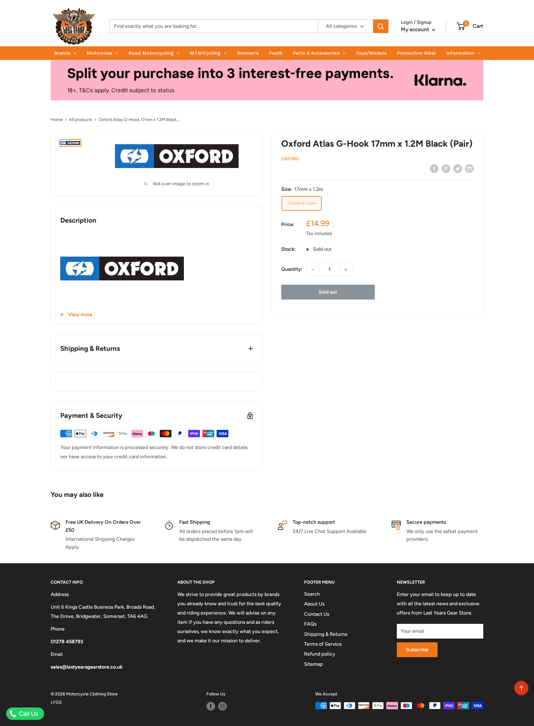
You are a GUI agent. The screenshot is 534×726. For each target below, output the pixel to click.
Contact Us (316, 614)
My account (415, 29)
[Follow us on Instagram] (222, 706)
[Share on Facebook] (434, 168)
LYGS (56, 702)
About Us (314, 604)
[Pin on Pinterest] (446, 168)
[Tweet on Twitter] (457, 168)
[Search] (380, 26)
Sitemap (313, 664)
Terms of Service (323, 644)
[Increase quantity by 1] (345, 269)
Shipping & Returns (325, 634)
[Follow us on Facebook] (210, 706)
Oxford (290, 159)
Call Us (27, 713)
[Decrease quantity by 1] (313, 269)
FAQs (310, 624)
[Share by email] (469, 168)
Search (312, 594)
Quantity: (292, 269)
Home (57, 119)
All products (80, 119)
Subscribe (417, 650)
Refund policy (319, 654)
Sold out (328, 292)
